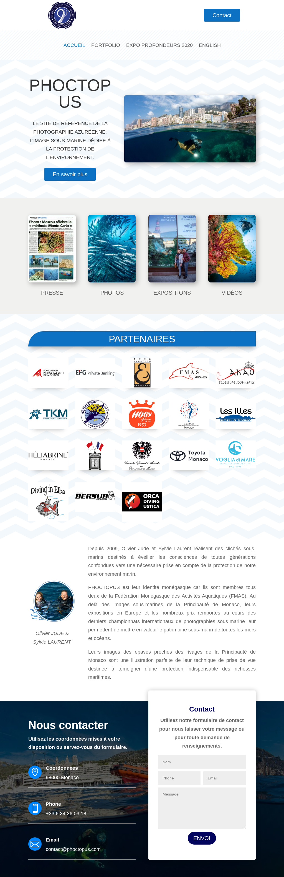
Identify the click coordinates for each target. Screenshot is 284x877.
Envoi (202, 838)
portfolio (105, 45)
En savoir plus (70, 174)
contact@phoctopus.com (73, 849)
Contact (222, 15)
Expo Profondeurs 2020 (159, 45)
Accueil (74, 45)
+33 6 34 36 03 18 (66, 813)
